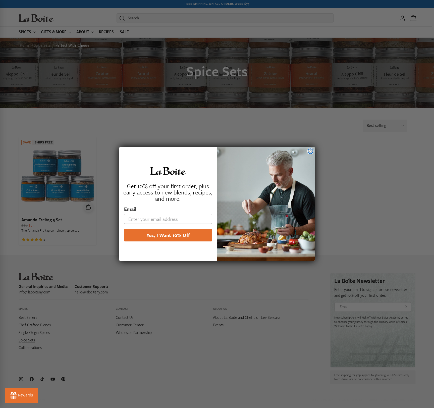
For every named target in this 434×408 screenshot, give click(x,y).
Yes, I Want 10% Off (168, 235)
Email (130, 209)
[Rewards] (21, 395)
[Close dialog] (310, 151)
